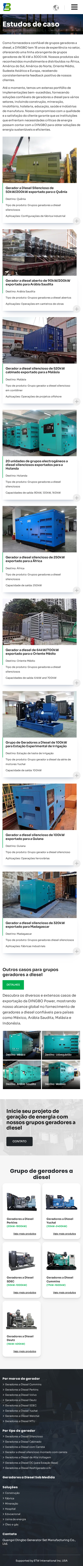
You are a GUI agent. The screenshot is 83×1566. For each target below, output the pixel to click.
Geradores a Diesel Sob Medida (29, 1477)
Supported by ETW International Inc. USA (42, 1560)
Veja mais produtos (24, 1234)
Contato (10, 1534)
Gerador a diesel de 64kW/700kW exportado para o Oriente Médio (32, 652)
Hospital (10, 1508)
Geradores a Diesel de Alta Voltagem (28, 1457)
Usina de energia (15, 1519)
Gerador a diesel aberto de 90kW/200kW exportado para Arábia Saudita (38, 282)
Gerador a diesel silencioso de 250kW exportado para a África (35, 559)
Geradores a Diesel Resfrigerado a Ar (28, 1468)
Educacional (12, 1514)
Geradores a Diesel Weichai (22, 1416)
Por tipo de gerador (19, 1430)
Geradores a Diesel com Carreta (25, 1447)
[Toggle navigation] (74, 7)
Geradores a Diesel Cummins (60, 1281)
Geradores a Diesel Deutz (20, 1340)
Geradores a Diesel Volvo (21, 1395)
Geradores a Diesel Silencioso (24, 1436)
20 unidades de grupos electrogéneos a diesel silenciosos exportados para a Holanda (37, 465)
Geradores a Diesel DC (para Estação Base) (31, 1462)
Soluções (10, 1487)
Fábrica (9, 1498)
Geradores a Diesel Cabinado (23, 1441)
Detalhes (13, 984)
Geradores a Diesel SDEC (20, 1281)
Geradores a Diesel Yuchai (60, 1222)
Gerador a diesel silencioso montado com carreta (36, 1452)
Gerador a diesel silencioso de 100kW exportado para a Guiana (35, 837)
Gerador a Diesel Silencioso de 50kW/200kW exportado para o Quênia (36, 190)
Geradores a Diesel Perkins (20, 1222)
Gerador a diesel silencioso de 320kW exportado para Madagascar (35, 925)
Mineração (11, 1503)
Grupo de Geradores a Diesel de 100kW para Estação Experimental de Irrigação (36, 744)
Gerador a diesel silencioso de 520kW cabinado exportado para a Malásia (35, 370)
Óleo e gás (11, 1524)
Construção (12, 1493)
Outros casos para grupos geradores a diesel (30, 972)
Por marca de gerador (21, 1378)
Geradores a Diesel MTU (20, 1421)
